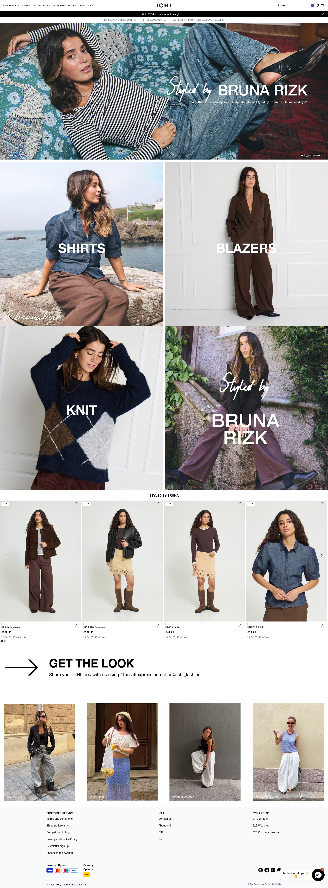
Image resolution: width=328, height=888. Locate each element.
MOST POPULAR (61, 5)
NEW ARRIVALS (11, 5)
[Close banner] (322, 14)
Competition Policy (57, 832)
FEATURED (79, 5)
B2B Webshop (260, 825)
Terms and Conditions (75, 884)
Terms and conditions (59, 818)
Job (161, 839)
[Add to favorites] (77, 504)
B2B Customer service (265, 832)
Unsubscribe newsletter (60, 853)
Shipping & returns (57, 825)
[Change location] (312, 5)
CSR (161, 832)
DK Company (260, 818)
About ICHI (165, 825)
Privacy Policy (53, 884)
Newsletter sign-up (57, 846)
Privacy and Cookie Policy (62, 839)
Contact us (165, 818)
